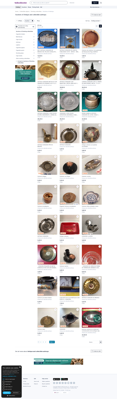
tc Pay (24, 381)
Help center (45, 378)
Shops (29, 7)
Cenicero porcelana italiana (45, 297)
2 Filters (20, 20)
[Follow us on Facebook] (60, 383)
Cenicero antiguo (42, 176)
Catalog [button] (18, 7)
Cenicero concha (86, 176)
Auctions (24, 7)
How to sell (36, 381)
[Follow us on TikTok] (71, 383)
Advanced (72, 2)
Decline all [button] (16, 392)
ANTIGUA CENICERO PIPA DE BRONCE (45, 145)
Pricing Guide (35, 7)
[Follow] (55, 30)
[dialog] (11, 381)
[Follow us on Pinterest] (65, 383)
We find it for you (27, 386)
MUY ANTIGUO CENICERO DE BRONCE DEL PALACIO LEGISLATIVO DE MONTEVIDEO (47, 51)
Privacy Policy (66, 388)
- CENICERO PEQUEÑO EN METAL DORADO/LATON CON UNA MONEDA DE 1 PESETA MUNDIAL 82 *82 (47, 267)
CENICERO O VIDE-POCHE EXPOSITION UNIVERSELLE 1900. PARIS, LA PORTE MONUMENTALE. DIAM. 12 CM (69, 114)
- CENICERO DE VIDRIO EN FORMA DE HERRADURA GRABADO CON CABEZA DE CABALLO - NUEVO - (91, 267)
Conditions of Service (57, 388)
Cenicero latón (41, 329)
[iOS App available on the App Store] (56, 379)
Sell (41, 7)
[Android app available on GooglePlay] (64, 379)
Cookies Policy (73, 388)
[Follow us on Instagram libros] (57, 383)
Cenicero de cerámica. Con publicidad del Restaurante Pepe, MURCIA (91, 50)
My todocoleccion (95, 7)
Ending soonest (95, 20)
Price (38, 20)
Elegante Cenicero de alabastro (68, 206)
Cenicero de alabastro (43, 206)
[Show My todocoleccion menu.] (101, 7)
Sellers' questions (46, 381)
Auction (27, 20)
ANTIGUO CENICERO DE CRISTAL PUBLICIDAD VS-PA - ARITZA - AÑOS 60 (69, 51)
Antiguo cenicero (64, 236)
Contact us (44, 386)
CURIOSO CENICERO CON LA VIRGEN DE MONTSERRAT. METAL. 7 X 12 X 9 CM (91, 82)
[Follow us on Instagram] (54, 383)
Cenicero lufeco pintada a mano (90, 206)
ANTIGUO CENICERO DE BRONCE (90, 297)
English (57, 392)
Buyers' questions (46, 383)
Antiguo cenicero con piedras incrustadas (89, 145)
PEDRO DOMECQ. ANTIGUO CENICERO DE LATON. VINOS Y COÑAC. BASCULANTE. (90, 114)
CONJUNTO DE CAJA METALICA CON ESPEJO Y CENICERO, (69, 298)
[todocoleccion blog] (74, 383)
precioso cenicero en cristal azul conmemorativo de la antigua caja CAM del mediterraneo (90, 330)
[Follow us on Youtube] (68, 383)
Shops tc (36, 383)
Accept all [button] (6, 392)
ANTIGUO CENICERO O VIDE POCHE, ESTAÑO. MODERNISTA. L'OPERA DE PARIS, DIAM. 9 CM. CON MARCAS (47, 114)
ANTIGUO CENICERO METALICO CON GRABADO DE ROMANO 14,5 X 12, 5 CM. (47, 82)
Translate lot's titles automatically (23, 26)
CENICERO (62, 329)
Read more (12, 374)
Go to (90, 342)
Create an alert (97, 14)
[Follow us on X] (63, 383)
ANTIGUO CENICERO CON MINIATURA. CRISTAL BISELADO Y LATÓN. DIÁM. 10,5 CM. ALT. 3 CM (68, 82)
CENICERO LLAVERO (87, 236)
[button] (11, 376)
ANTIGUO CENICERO (65, 144)
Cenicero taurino (64, 266)
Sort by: (88, 20)
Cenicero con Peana (65, 176)
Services (25, 378)
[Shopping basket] (101, 3)
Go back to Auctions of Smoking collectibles (26, 61)
